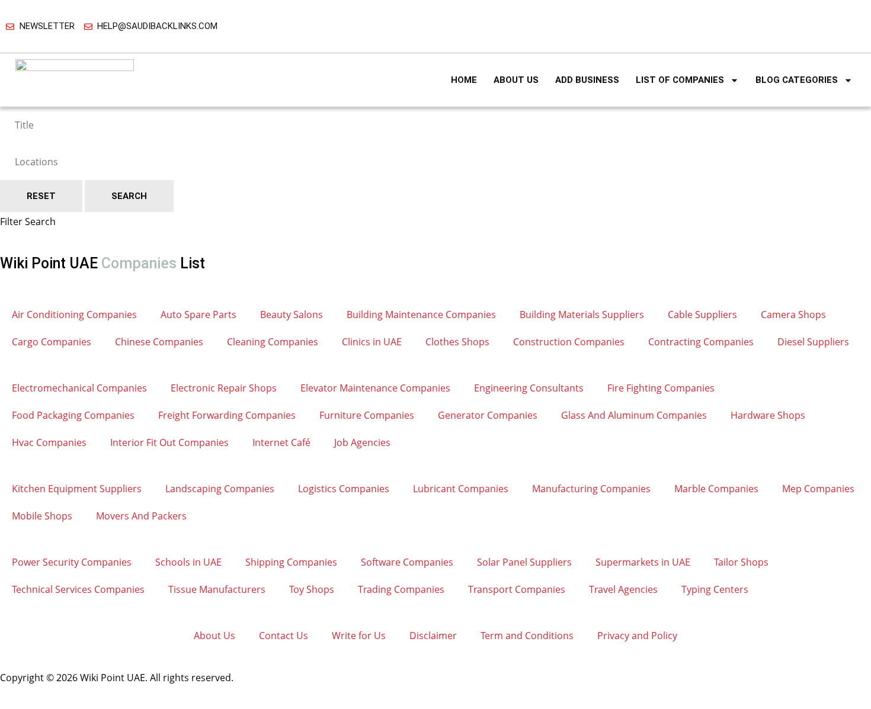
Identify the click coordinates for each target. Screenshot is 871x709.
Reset (41, 196)
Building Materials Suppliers (582, 314)
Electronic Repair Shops (224, 387)
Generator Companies (487, 415)
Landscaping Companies (219, 488)
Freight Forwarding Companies (227, 415)
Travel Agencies (623, 589)
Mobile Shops (42, 515)
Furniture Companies (366, 415)
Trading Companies (401, 589)
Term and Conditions (527, 635)
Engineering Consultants (529, 387)
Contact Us (283, 635)
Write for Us (359, 635)
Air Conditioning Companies (74, 314)
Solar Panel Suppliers (524, 562)
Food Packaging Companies (73, 415)
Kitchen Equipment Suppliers (77, 488)
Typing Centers (714, 589)
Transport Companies (516, 589)
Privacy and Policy (637, 635)
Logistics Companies (343, 488)
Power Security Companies (72, 562)
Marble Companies (716, 488)
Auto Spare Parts (198, 314)
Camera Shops (793, 314)
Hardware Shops (768, 415)
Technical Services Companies (78, 589)
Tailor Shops (741, 562)
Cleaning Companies (272, 341)
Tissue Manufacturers (216, 589)
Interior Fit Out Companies (169, 442)
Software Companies (407, 562)
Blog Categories (796, 80)
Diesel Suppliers (813, 341)
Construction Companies (569, 341)
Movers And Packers (141, 515)
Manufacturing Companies (591, 488)
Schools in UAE (188, 562)
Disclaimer (433, 635)
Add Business (587, 80)
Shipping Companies (291, 562)
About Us (516, 80)
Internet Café (281, 442)
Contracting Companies (701, 341)
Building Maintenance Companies (421, 314)
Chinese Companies (159, 341)
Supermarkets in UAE (642, 562)
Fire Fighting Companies (661, 387)
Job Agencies (362, 442)
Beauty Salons (291, 314)
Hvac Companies (49, 442)
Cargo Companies (51, 341)
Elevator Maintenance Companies (375, 387)
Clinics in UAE (372, 341)
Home (464, 80)
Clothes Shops (457, 341)
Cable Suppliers (702, 314)
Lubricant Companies (460, 488)
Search (129, 196)
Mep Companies (818, 488)
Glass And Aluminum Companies (634, 415)
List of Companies (680, 80)
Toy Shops (311, 589)
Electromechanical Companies (79, 387)
